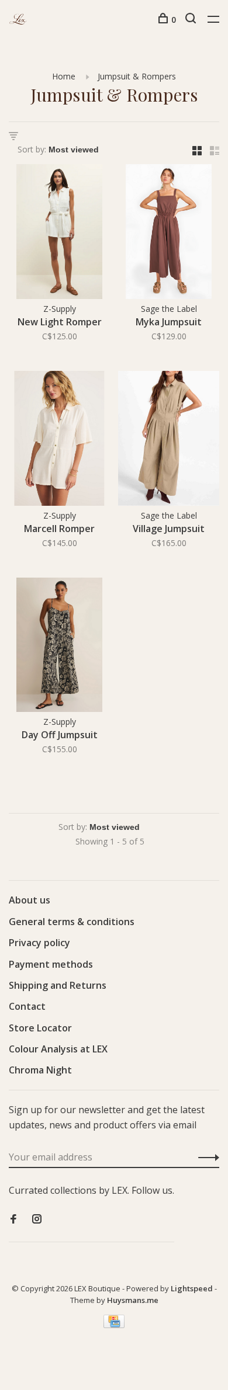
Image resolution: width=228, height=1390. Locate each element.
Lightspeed (192, 1288)
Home (63, 76)
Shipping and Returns (57, 985)
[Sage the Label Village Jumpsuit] (168, 440)
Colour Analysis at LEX (58, 1048)
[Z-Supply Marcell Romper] (59, 440)
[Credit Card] (114, 1324)
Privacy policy (39, 942)
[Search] (192, 19)
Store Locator (40, 1027)
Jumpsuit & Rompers (137, 76)
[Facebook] (13, 1219)
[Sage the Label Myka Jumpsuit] (168, 233)
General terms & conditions (71, 921)
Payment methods (51, 964)
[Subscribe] (205, 1157)
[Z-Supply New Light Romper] (59, 233)
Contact (27, 1006)
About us (29, 900)
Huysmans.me (132, 1300)
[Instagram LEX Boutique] (37, 1219)
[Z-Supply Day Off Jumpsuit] (59, 647)
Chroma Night (40, 1070)
